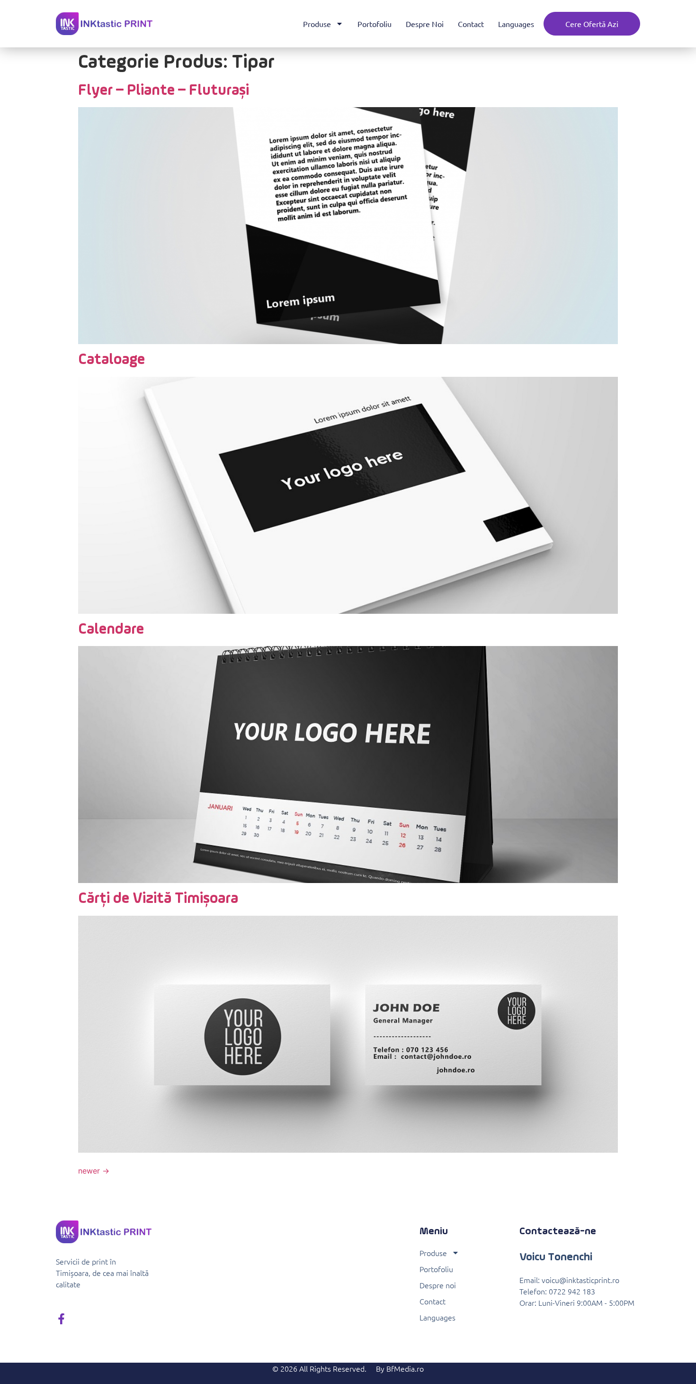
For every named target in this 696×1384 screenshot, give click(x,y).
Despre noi (425, 23)
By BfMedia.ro (400, 1368)
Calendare (111, 629)
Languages (516, 23)
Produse (317, 23)
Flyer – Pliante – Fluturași (163, 90)
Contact (471, 23)
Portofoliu (374, 23)
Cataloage (111, 359)
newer (93, 1170)
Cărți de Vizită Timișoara (158, 898)
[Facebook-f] (61, 1318)
